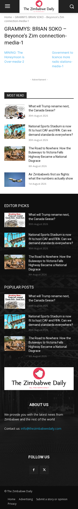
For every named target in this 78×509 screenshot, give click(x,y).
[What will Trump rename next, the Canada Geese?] (14, 111)
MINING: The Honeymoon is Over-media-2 (14, 57)
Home (8, 17)
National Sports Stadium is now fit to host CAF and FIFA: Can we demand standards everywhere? (51, 130)
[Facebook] (33, 470)
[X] (44, 470)
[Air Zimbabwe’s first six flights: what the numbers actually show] (14, 179)
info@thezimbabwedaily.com (41, 428)
